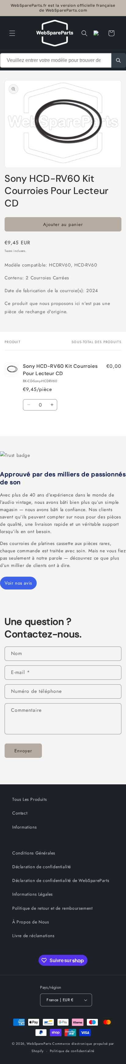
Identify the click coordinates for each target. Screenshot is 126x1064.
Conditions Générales (33, 853)
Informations (24, 827)
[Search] (118, 60)
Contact (19, 813)
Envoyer (23, 750)
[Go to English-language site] (98, 33)
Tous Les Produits (29, 799)
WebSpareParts (39, 1043)
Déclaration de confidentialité (41, 867)
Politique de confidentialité (72, 1050)
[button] (12, 33)
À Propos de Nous (30, 922)
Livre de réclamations (33, 936)
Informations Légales (32, 894)
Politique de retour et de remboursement (52, 908)
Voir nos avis (18, 583)
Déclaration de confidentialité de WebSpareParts (60, 880)
